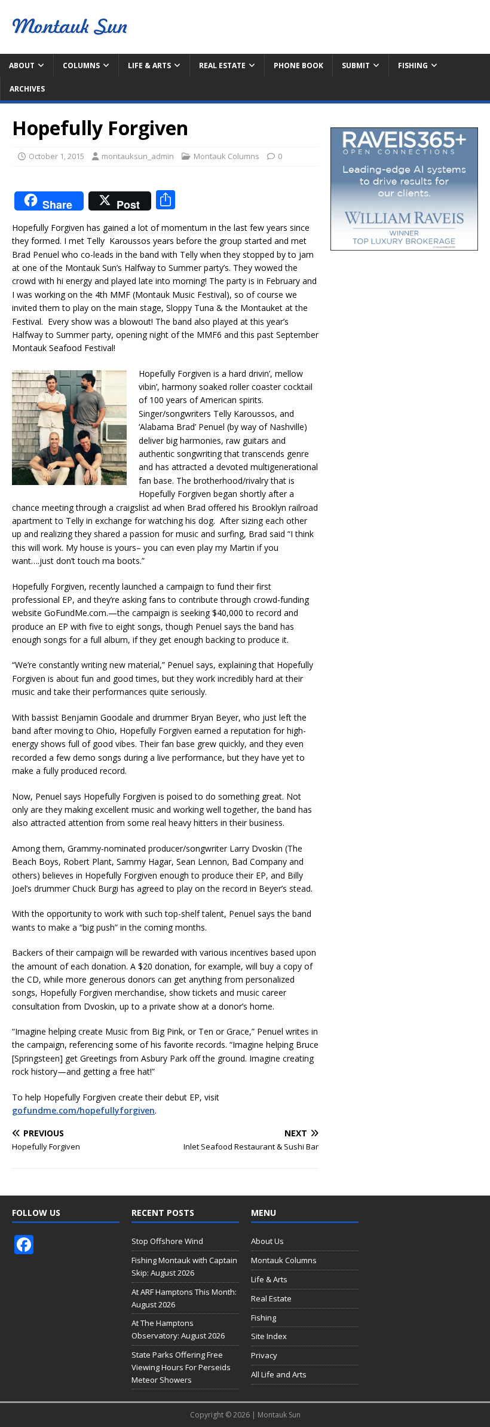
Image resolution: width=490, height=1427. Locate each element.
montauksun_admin (138, 156)
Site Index (269, 1336)
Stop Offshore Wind (167, 1241)
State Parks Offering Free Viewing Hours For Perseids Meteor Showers (181, 1367)
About (22, 65)
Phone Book (298, 65)
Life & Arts (149, 65)
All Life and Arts (279, 1374)
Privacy (264, 1355)
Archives (27, 89)
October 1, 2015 (56, 156)
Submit (356, 65)
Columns (81, 65)
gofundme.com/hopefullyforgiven (83, 1110)
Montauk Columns (226, 156)
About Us (267, 1241)
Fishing (413, 65)
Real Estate (222, 65)
